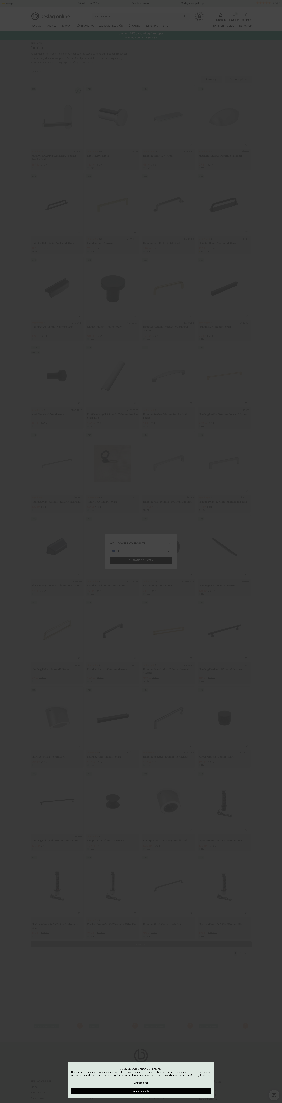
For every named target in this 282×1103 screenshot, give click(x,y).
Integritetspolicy (202, 1075)
